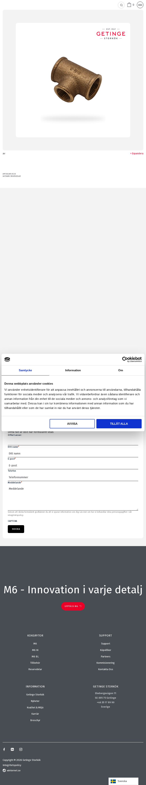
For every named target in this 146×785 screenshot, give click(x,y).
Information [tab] (73, 370)
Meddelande (15, 482)
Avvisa (72, 423)
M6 (35, 643)
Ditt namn (13, 446)
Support (105, 643)
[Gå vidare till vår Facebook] (4, 750)
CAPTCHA (12, 521)
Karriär (35, 713)
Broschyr (35, 720)
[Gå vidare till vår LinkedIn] (12, 750)
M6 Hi (35, 650)
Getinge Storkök (35, 694)
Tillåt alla (119, 423)
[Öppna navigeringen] (140, 5)
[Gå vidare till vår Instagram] (20, 750)
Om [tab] (120, 370)
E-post (12, 458)
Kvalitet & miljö (35, 707)
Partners (105, 656)
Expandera (137, 153)
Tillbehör (35, 662)
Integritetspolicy (12, 765)
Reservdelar (15, 176)
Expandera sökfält (121, 5)
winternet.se (14, 770)
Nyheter (35, 701)
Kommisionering (105, 662)
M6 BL (35, 656)
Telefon (12, 470)
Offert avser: (15, 435)
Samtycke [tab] (25, 370)
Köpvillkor (105, 650)
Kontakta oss (105, 669)
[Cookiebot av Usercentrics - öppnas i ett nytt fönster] (125, 359)
